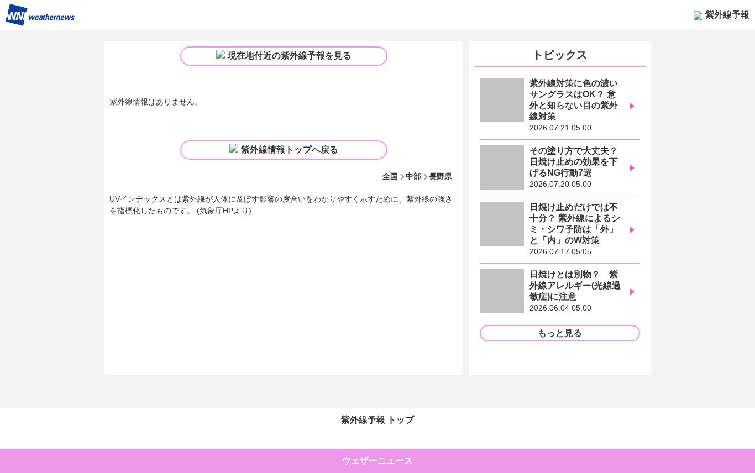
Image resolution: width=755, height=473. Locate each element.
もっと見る (560, 333)
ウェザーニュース (377, 460)
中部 (413, 176)
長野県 (440, 176)
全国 (390, 176)
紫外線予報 (727, 14)
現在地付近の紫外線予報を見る (290, 55)
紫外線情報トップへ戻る (289, 149)
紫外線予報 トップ (377, 419)
